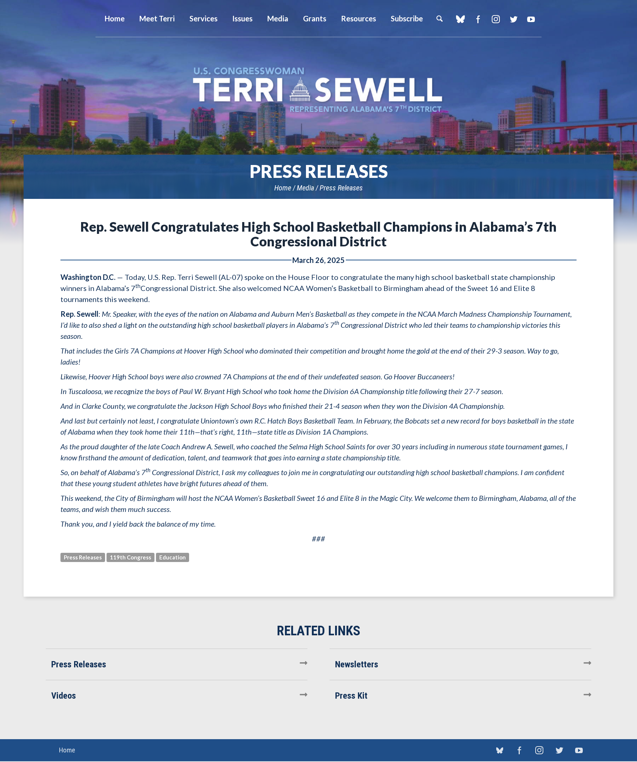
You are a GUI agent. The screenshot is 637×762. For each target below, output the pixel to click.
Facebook (478, 19)
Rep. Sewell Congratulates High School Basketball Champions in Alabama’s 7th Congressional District (318, 234)
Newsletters (356, 664)
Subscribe (407, 18)
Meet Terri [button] (157, 18)
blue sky (460, 19)
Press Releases (341, 187)
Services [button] (203, 18)
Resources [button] (358, 18)
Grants (314, 18)
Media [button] (277, 18)
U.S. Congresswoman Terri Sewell (318, 90)
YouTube (531, 19)
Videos (63, 696)
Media (305, 187)
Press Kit (351, 696)
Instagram (495, 19)
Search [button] (439, 18)
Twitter (513, 19)
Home (282, 187)
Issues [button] (242, 18)
